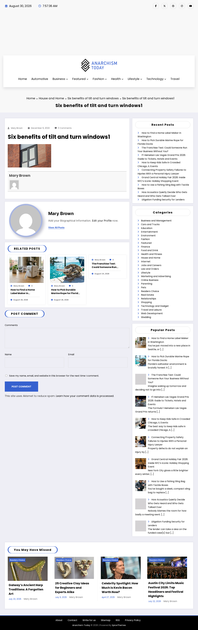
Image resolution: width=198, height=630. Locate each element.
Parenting (146, 283)
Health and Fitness (151, 254)
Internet (145, 261)
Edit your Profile (102, 220)
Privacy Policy (133, 620)
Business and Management (156, 220)
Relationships (148, 298)
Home (22, 79)
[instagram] (182, 6)
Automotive (39, 79)
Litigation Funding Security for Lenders (163, 199)
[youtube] (191, 6)
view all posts (56, 227)
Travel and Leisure (151, 309)
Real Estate (147, 295)
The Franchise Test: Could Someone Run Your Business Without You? (106, 265)
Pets (143, 287)
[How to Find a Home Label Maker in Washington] (26, 269)
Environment (148, 235)
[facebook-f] (156, 6)
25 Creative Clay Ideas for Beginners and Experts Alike (26, 587)
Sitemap (105, 620)
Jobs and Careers (151, 265)
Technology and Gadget (155, 306)
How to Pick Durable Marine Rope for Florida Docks (65, 291)
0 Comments (65, 128)
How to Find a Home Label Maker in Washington (23, 291)
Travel (174, 79)
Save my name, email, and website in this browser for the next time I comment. (54, 375)
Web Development (152, 313)
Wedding (146, 317)
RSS (118, 620)
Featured (79, 79)
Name (8, 354)
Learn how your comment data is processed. (85, 396)
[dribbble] (173, 6)
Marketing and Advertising (156, 276)
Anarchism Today (81, 625)
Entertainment (149, 231)
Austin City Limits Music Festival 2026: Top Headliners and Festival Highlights (120, 589)
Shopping (146, 302)
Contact (72, 620)
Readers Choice (150, 291)
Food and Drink (149, 250)
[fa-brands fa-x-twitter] (164, 6)
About (59, 620)
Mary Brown (17, 128)
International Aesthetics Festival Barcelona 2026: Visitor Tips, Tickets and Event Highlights (166, 589)
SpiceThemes (119, 625)
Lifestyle (133, 79)
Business (58, 79)
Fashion (98, 79)
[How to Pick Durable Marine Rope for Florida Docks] (67, 269)
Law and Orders (150, 269)
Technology (155, 79)
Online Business (149, 280)
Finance (145, 246)
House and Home (150, 257)
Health (116, 79)
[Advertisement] (99, 33)
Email (71, 354)
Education (146, 228)
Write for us (89, 620)
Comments (11, 325)
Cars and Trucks (150, 224)
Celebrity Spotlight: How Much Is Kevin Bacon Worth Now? (73, 587)
